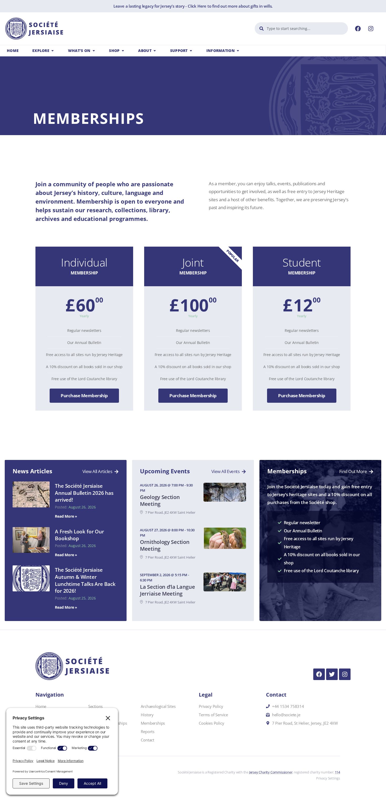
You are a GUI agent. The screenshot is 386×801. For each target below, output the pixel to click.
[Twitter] (332, 674)
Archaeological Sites (158, 706)
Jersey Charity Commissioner (271, 772)
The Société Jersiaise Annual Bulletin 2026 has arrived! (84, 492)
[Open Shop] (123, 50)
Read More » (66, 516)
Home (40, 706)
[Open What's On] (94, 50)
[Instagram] (371, 28)
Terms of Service (213, 714)
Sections (95, 706)
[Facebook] (358, 28)
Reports (147, 731)
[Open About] (155, 50)
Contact (147, 739)
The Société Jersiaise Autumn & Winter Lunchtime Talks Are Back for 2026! (85, 580)
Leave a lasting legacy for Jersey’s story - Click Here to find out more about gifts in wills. (193, 6)
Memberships (153, 723)
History (147, 714)
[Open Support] (191, 50)
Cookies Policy (211, 723)
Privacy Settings (328, 778)
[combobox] (301, 28)
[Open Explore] (52, 50)
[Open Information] (238, 50)
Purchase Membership (84, 395)
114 (337, 772)
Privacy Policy (211, 706)
